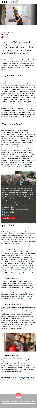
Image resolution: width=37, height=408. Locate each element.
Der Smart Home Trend (16, 265)
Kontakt (21, 401)
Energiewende (31, 160)
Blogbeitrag (29, 298)
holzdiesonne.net (30, 401)
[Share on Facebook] (2, 37)
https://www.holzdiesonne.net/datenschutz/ (15, 209)
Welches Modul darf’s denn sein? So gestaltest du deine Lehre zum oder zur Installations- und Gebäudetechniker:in (17, 47)
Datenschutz (5, 401)
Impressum (14, 401)
